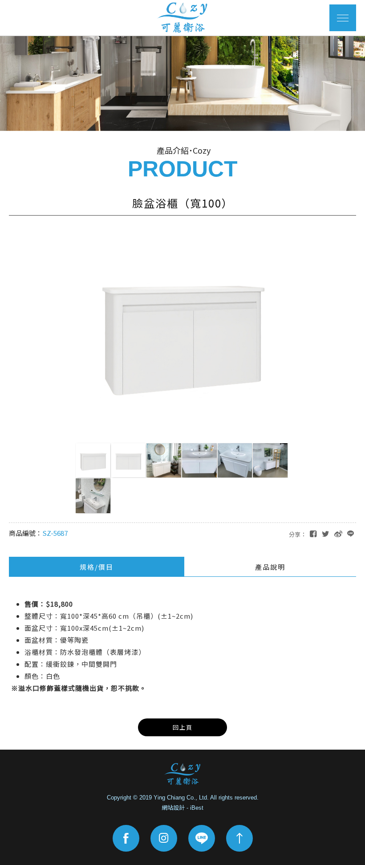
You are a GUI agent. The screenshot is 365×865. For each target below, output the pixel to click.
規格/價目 (97, 566)
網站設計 (173, 807)
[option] (182, 83)
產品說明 (270, 566)
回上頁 (183, 727)
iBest (196, 807)
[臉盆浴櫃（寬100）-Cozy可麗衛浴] (325, 533)
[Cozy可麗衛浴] (182, 774)
